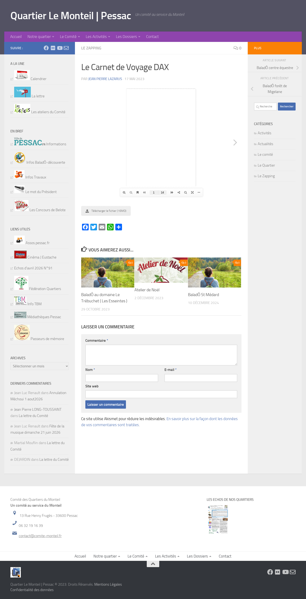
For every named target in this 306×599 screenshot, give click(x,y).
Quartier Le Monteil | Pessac (70, 15)
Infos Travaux (35, 177)
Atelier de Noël (146, 289)
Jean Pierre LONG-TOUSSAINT (37, 409)
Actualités (265, 144)
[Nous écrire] (66, 47)
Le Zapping (91, 48)
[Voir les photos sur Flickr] (52, 47)
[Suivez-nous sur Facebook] (46, 47)
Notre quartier (39, 36)
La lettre (38, 96)
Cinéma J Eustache (41, 257)
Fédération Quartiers (44, 288)
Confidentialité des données (31, 590)
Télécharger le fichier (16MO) (108, 211)
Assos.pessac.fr (37, 243)
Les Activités (96, 36)
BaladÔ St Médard (203, 294)
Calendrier (38, 79)
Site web (91, 386)
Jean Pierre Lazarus (105, 79)
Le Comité (68, 36)
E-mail (170, 370)
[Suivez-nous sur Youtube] (59, 47)
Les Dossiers (126, 36)
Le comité (265, 154)
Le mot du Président (41, 192)
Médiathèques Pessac (43, 317)
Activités (264, 133)
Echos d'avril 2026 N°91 (33, 268)
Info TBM (34, 304)
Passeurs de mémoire (47, 339)
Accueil (16, 36)
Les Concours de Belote (47, 210)
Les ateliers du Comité (47, 112)
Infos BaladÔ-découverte (45, 162)
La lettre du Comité (33, 415)
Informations (55, 144)
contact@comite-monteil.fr (40, 536)
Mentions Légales (108, 584)
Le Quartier (266, 165)
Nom (90, 370)
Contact (152, 36)
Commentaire (96, 340)
